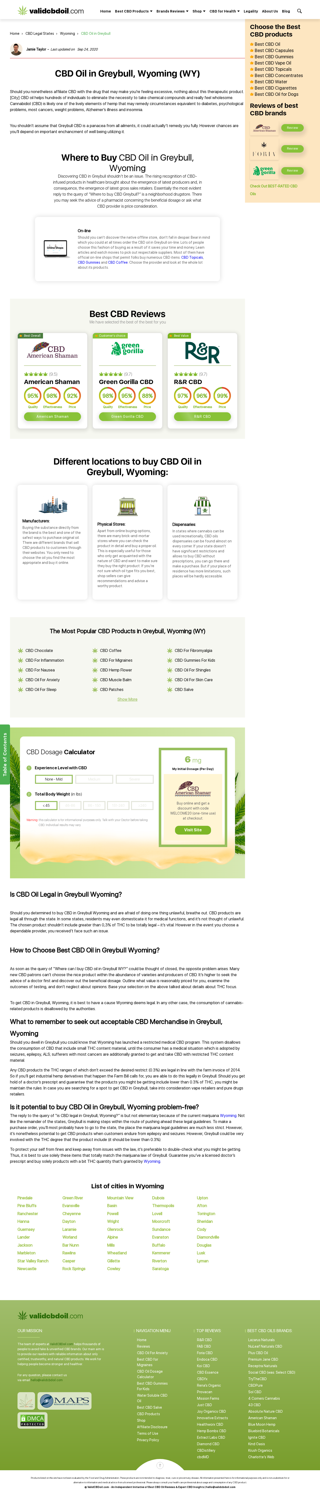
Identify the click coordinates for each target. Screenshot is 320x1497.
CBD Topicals (192, 257)
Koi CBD (203, 1366)
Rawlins (69, 1253)
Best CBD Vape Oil (273, 63)
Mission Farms (208, 1398)
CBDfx (202, 1379)
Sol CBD (255, 1392)
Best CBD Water (271, 81)
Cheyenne (71, 1213)
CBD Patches (112, 689)
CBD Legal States (40, 34)
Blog (286, 11)
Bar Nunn (70, 1245)
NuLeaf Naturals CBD (265, 1346)
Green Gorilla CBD (127, 417)
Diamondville (208, 1237)
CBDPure (255, 1385)
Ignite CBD (257, 1437)
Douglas (204, 1245)
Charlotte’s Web (261, 1457)
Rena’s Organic (209, 1385)
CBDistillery (206, 1450)
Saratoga (160, 1268)
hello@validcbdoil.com (47, 1380)
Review (292, 128)
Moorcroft (161, 1221)
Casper (68, 1261)
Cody (201, 1229)
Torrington (206, 1213)
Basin (112, 1205)
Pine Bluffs (27, 1205)
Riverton (159, 1261)
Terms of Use (147, 1433)
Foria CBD (205, 1353)
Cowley (113, 1268)
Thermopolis (163, 1205)
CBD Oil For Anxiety (43, 679)
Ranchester (28, 1213)
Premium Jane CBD (263, 1359)
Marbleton (27, 1253)
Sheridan (205, 1221)
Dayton (69, 1221)
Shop (141, 1420)
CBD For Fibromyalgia (193, 650)
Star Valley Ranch (33, 1261)
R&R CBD (202, 417)
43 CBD (254, 1405)
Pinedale (25, 1198)
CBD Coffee (118, 262)
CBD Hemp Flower (116, 670)
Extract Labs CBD (211, 1437)
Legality (251, 11)
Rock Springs (74, 1268)
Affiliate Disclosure (152, 1427)
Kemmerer (161, 1253)
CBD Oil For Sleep (41, 689)
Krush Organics (260, 1450)
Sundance (161, 1229)
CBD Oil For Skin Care (194, 679)
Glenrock (115, 1229)
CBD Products (148, 1414)
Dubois (158, 1198)
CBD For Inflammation (45, 660)
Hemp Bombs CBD (211, 1431)
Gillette (113, 1261)
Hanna (23, 1221)
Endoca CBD (207, 1359)
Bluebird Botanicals (264, 1431)
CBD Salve (184, 689)
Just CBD (204, 1405)
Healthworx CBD (210, 1424)
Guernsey (26, 1229)
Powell (112, 1213)
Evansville (71, 1205)
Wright (113, 1221)
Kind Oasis (256, 1444)
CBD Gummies (89, 262)
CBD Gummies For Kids (195, 660)
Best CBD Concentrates (279, 75)
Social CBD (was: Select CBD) (271, 1372)
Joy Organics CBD (211, 1411)
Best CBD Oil (267, 44)
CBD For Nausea (40, 670)
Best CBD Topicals (273, 69)
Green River (72, 1198)
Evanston (160, 1237)
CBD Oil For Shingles (193, 670)
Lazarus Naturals (261, 1340)
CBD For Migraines (116, 660)
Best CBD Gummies (274, 56)
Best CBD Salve (149, 1407)
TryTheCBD (257, 1379)
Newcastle (27, 1268)
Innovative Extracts (212, 1418)
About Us (270, 11)
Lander (24, 1237)
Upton (202, 1198)
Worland (69, 1237)
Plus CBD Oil (258, 1353)
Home (105, 11)
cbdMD (203, 1457)
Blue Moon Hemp (262, 1424)
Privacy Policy (148, 1440)
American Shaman (52, 417)
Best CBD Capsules (274, 50)
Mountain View (120, 1198)
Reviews (143, 1346)
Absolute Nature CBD (265, 1411)
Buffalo (158, 1245)
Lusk (201, 1253)
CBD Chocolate (39, 650)
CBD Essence (207, 1372)
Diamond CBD (208, 1444)
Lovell (157, 1213)
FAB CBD (204, 1346)
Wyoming (67, 34)
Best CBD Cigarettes (276, 88)
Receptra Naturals (262, 1366)
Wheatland (117, 1253)
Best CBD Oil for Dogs (276, 94)
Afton (202, 1205)
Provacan (204, 1392)
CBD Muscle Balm (116, 679)
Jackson (25, 1245)
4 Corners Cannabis (264, 1398)
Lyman (202, 1261)
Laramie (69, 1229)
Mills (111, 1245)
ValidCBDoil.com (61, 1344)
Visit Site (193, 830)
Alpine (112, 1237)
